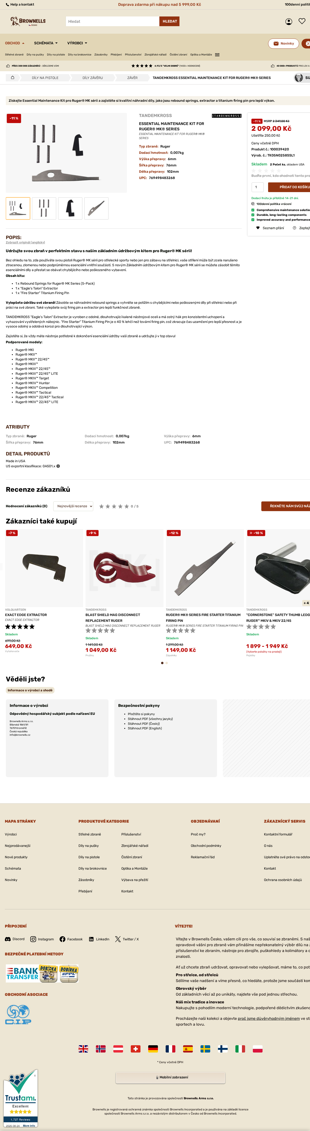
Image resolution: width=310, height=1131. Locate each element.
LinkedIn (102, 939)
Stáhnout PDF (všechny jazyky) (150, 719)
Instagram (46, 939)
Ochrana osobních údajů (283, 880)
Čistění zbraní (178, 54)
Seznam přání (303, 21)
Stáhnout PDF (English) (145, 728)
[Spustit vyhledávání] (169, 21)
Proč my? (198, 834)
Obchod (12, 43)
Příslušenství (133, 54)
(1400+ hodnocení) (177, 66)
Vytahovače (12, 651)
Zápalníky (171, 655)
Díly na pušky (35, 54)
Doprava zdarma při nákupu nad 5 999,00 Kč (159, 4)
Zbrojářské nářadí (156, 54)
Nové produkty (16, 857)
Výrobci (75, 43)
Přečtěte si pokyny (141, 714)
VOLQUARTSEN (15, 609)
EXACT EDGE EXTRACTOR (26, 615)
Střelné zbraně (14, 54)
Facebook (75, 939)
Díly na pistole (56, 54)
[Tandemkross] (226, 116)
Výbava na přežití (134, 880)
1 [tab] (163, 665)
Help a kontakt (22, 4)
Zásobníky (101, 54)
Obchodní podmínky (206, 846)
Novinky (11, 880)
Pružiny (89, 655)
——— (217, 54)
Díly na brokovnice (79, 54)
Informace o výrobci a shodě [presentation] (30, 690)
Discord (18, 939)
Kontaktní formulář (278, 834)
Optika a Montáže (201, 54)
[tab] (30, 690)
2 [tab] (168, 665)
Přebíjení (116, 54)
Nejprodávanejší (17, 846)
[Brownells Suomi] (223, 1049)
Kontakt (127, 891)
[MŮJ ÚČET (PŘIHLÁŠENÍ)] (290, 21)
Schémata (43, 43)
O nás (268, 846)
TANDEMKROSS (155, 115)
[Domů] (11, 77)
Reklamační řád (203, 857)
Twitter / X (131, 939)
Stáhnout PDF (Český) (144, 723)
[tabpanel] (44, 591)
